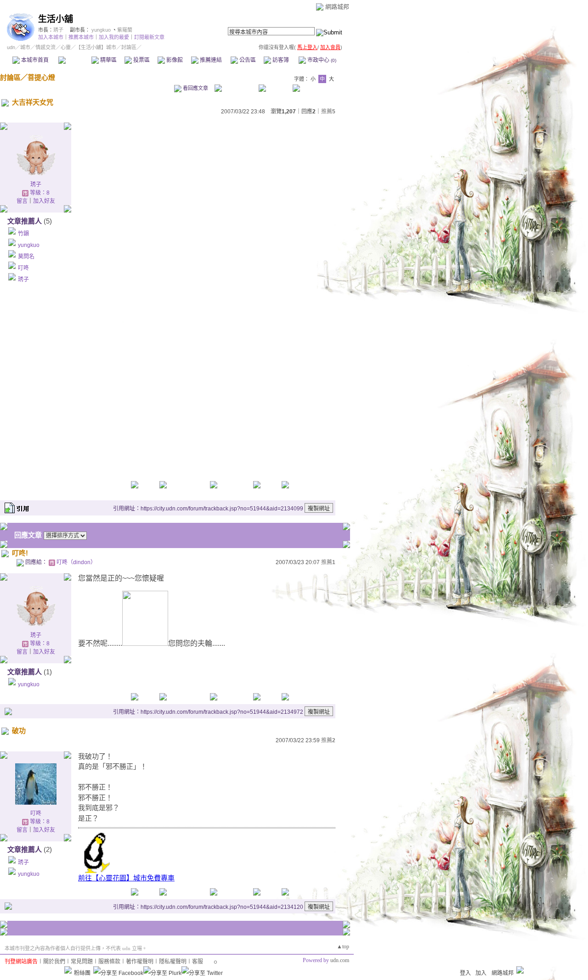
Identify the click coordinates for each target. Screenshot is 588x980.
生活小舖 (55, 19)
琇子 (58, 30)
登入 (465, 973)
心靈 (66, 47)
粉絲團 (82, 973)
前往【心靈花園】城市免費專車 (126, 878)
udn (11, 47)
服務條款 (109, 961)
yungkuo (101, 30)
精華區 (108, 60)
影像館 (174, 60)
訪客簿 (280, 60)
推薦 (328, 111)
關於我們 (54, 961)
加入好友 (44, 201)
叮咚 (23, 268)
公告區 (247, 60)
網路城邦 (337, 6)
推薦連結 (210, 60)
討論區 (75, 60)
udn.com (339, 960)
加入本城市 (50, 37)
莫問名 (26, 256)
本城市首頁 (34, 60)
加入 (480, 973)
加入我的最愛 (114, 37)
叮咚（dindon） (76, 562)
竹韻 (23, 233)
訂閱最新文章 (149, 37)
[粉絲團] (68, 970)
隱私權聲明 (173, 961)
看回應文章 (194, 88)
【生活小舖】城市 (96, 47)
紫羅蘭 (124, 30)
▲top (343, 946)
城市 (25, 47)
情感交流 (45, 47)
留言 (22, 201)
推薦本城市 (81, 37)
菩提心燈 (41, 77)
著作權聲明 (139, 961)
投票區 (141, 60)
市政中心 (321, 60)
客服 (197, 961)
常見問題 (82, 961)
